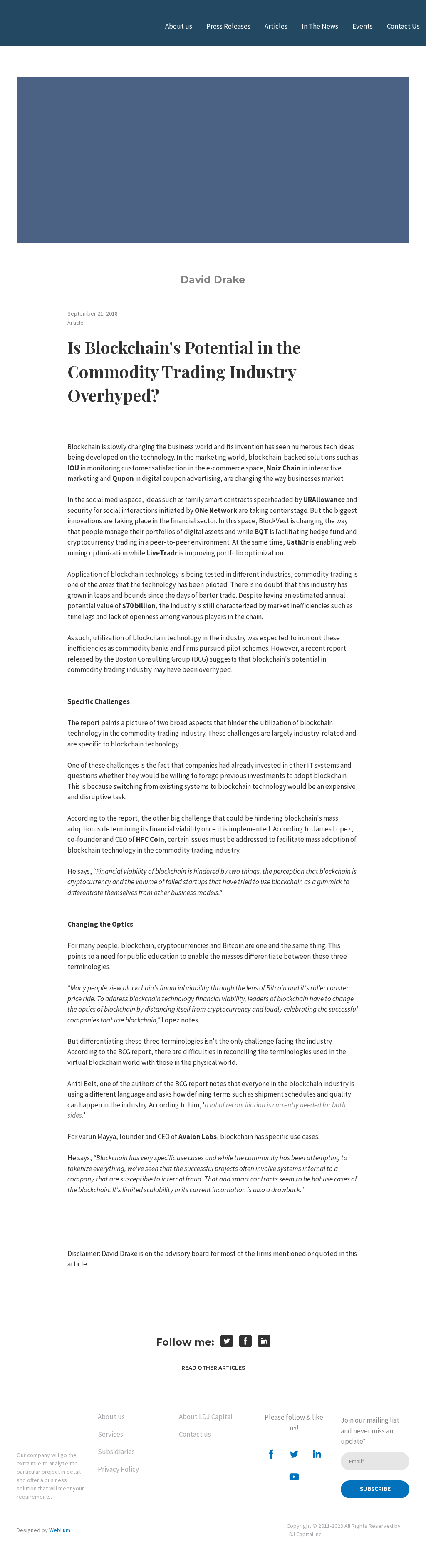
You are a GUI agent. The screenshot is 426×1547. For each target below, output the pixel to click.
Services (110, 1434)
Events (362, 26)
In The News (320, 26)
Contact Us (403, 26)
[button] (213, 1368)
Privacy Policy (118, 1469)
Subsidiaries (116, 1451)
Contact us (195, 1434)
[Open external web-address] (47, 26)
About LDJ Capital (206, 1416)
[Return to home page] (51, 1425)
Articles (276, 26)
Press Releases (228, 26)
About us (178, 26)
